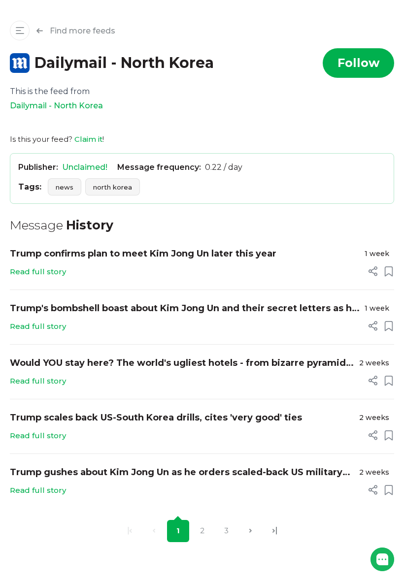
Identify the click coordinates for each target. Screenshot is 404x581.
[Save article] (388, 271)
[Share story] (373, 271)
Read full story (38, 271)
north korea (112, 187)
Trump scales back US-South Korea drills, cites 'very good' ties (156, 417)
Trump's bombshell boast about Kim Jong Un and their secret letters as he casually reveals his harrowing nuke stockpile (184, 309)
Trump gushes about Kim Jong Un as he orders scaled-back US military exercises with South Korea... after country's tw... (176, 473)
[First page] (130, 531)
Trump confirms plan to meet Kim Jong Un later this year (143, 253)
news (64, 187)
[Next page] (250, 531)
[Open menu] (20, 30)
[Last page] (275, 531)
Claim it (88, 139)
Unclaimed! (84, 167)
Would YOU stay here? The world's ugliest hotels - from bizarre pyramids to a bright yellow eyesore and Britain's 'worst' (180, 363)
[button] (382, 559)
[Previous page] (154, 531)
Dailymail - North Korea (56, 105)
